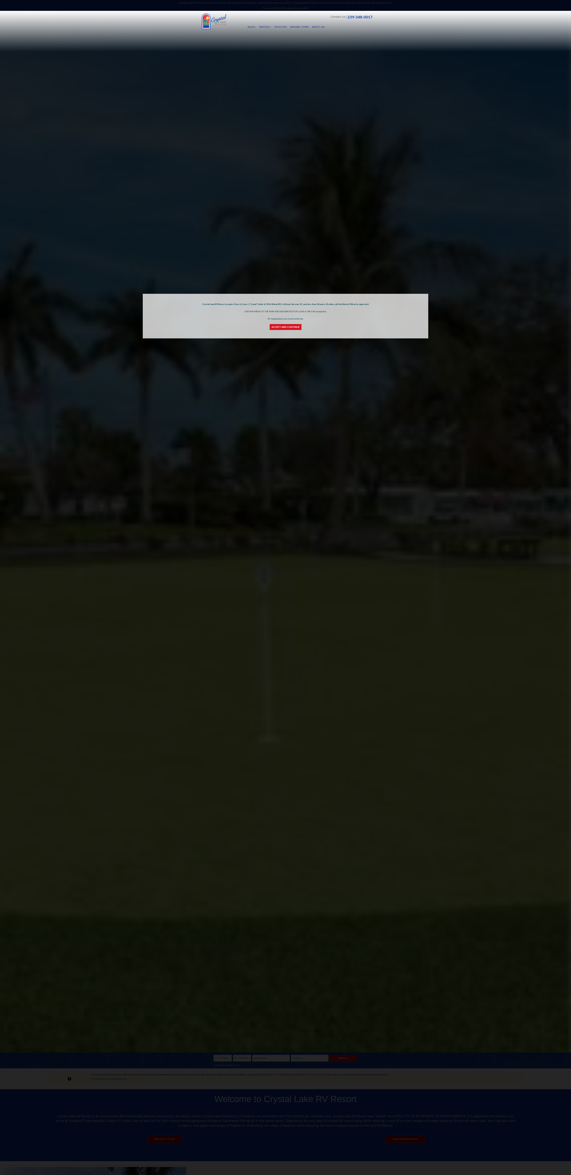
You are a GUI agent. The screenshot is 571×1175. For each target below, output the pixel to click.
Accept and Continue (286, 326)
